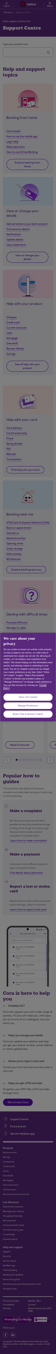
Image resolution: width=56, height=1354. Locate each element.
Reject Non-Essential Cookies (28, 714)
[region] (28, 677)
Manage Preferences (28, 705)
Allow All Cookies (28, 697)
